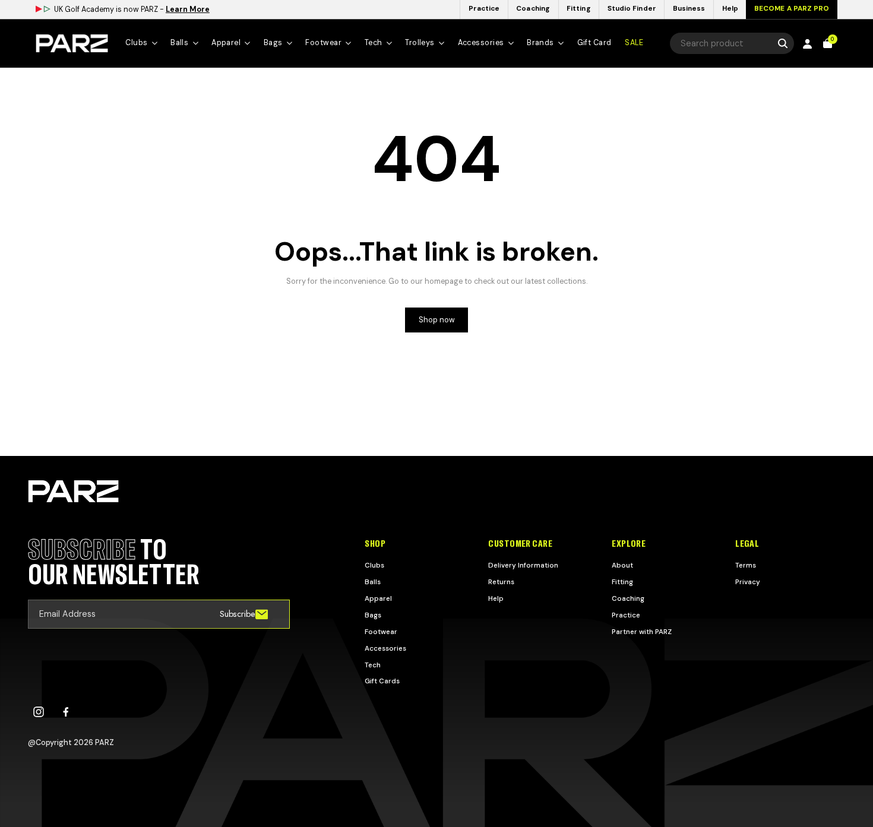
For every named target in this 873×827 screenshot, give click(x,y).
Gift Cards (382, 681)
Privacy (747, 582)
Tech (373, 665)
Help (496, 598)
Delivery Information (523, 565)
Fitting (622, 582)
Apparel (378, 598)
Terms (745, 565)
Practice (626, 615)
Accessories (385, 648)
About (622, 565)
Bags (373, 615)
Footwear (381, 631)
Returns (501, 582)
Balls (373, 582)
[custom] (38, 712)
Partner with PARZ (642, 631)
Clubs (374, 565)
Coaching (628, 598)
